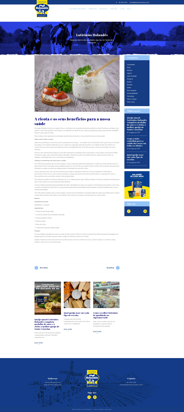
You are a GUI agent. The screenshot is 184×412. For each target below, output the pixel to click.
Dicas (128, 67)
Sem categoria (131, 90)
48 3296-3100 (123, 2)
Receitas (129, 85)
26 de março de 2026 (133, 148)
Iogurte (129, 73)
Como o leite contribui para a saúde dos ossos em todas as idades (136, 142)
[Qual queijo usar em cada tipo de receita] (77, 295)
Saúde (129, 87)
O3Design (87, 409)
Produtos (130, 79)
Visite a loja (131, 102)
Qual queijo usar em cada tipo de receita (76, 314)
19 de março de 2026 (133, 162)
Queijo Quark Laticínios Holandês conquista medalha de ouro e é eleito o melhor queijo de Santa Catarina (46, 324)
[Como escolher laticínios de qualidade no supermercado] (106, 295)
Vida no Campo (132, 99)
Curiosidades (131, 64)
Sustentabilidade (132, 93)
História (129, 70)
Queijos (129, 82)
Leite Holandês (132, 76)
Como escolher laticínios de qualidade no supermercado (105, 315)
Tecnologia (130, 96)
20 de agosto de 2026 (133, 132)
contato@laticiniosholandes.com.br (140, 2)
